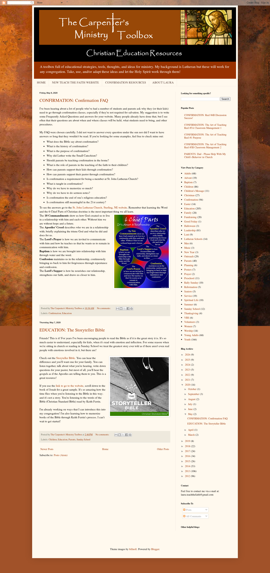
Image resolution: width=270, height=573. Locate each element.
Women (188, 326)
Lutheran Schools (193, 239)
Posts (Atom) (61, 455)
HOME (41, 82)
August (192, 399)
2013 (188, 471)
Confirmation (55, 313)
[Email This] (117, 308)
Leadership (190, 230)
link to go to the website (69, 385)
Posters (188, 269)
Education (67, 313)
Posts (188, 510)
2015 (188, 461)
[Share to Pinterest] (131, 308)
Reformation (190, 287)
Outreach (189, 256)
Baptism (188, 182)
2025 (188, 359)
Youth (187, 339)
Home (105, 449)
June (190, 409)
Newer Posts (46, 449)
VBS (186, 317)
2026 (188, 354)
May (190, 414)
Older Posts (163, 449)
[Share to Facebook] (128, 308)
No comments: (104, 308)
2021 (188, 379)
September (194, 394)
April (191, 429)
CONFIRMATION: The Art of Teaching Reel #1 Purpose (205, 136)
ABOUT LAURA (163, 82)
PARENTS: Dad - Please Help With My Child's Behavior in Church (205, 155)
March (191, 434)
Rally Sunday (191, 282)
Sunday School (83, 439)
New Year (189, 252)
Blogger (155, 549)
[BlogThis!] (121, 308)
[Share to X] (124, 308)
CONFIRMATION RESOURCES (125, 82)
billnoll (133, 549)
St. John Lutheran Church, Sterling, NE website (100, 207)
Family (188, 212)
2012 (188, 476)
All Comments (193, 516)
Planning (188, 265)
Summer (188, 304)
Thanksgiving (191, 313)
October (192, 389)
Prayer (187, 274)
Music (187, 247)
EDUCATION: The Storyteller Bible (72, 330)
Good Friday (190, 221)
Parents (72, 439)
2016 (188, 456)
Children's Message (194, 191)
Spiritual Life (191, 300)
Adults (187, 173)
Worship (188, 330)
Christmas (189, 195)
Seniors (188, 291)
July (190, 404)
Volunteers (189, 322)
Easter (187, 204)
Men (186, 243)
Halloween (189, 226)
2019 (188, 441)
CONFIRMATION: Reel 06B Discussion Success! (205, 116)
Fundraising (190, 217)
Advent (188, 177)
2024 (188, 364)
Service (188, 296)
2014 (188, 466)
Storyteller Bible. (66, 358)
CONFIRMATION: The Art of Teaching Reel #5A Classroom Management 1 (205, 126)
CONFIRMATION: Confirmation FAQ (73, 100)
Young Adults (191, 335)
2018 (188, 446)
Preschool (189, 278)
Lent (186, 234)
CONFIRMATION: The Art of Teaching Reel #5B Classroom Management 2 (205, 145)
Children (53, 439)
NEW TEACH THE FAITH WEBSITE (75, 82)
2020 (188, 384)
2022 (188, 374)
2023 (188, 369)
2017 (188, 451)
